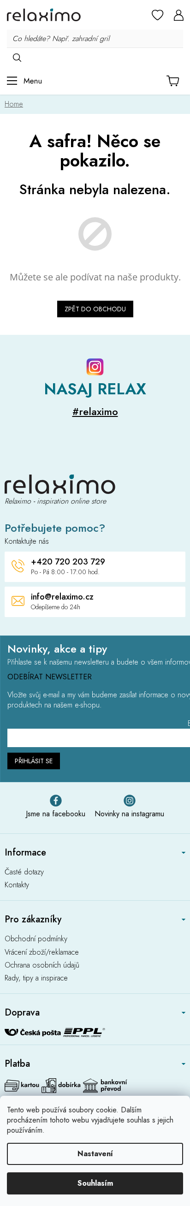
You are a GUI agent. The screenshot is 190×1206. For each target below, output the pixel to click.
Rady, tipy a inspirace (36, 978)
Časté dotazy (24, 872)
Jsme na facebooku (55, 813)
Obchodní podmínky (36, 939)
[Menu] (24, 81)
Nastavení (95, 1153)
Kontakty (17, 885)
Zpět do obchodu (95, 309)
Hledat (17, 57)
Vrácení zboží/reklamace (42, 952)
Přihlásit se (34, 761)
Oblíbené (157, 15)
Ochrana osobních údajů (42, 965)
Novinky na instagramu (129, 813)
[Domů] (16, 104)
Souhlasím (95, 1183)
